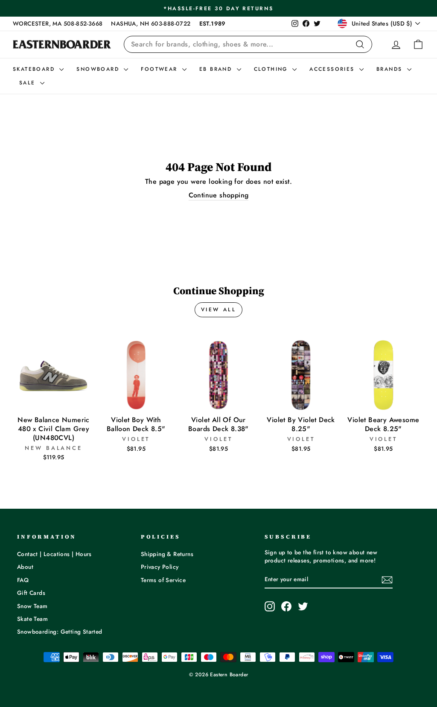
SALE (28, 83)
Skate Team (32, 618)
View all (218, 309)
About (25, 566)
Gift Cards (31, 592)
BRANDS (390, 69)
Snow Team (32, 606)
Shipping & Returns (167, 554)
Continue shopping (219, 195)
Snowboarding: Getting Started (59, 631)
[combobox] (248, 44)
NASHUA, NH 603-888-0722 (150, 23)
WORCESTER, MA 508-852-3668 (57, 23)
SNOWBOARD (99, 69)
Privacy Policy (160, 566)
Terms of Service (163, 580)
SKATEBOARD (35, 69)
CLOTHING (272, 69)
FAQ (23, 580)
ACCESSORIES (333, 69)
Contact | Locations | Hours (54, 554)
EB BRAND (217, 69)
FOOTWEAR (160, 69)
